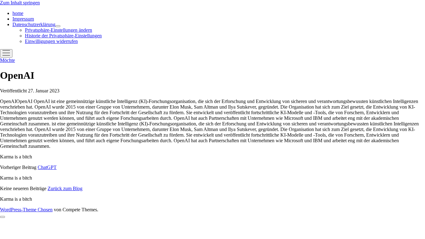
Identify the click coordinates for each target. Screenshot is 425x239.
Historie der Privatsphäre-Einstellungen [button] (63, 35)
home (17, 13)
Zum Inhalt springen (20, 2)
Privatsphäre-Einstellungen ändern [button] (58, 30)
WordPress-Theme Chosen (26, 209)
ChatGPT (47, 167)
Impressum (23, 18)
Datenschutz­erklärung (33, 24)
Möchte (7, 60)
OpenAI (209, 112)
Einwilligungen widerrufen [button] (51, 41)
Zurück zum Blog (65, 188)
